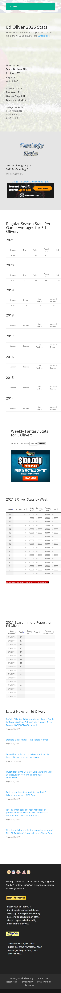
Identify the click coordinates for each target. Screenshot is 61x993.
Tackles (18, 509)
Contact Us (42, 978)
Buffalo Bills (44, 35)
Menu (15, 6)
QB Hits (31, 509)
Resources (11, 981)
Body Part (29, 632)
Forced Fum (47, 509)
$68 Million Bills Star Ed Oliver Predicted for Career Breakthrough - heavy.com (27, 756)
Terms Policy (27, 981)
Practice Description (48, 632)
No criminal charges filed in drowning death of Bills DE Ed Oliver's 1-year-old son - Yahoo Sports (30, 831)
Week (10, 509)
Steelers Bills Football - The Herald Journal (27, 739)
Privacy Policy (44, 981)
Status (36, 632)
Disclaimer (29, 985)
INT (55, 509)
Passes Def (39, 509)
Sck (25, 509)
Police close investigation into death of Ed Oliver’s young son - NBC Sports (26, 793)
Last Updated (11, 632)
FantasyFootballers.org (21, 978)
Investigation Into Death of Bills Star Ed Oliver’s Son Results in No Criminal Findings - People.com (29, 774)
